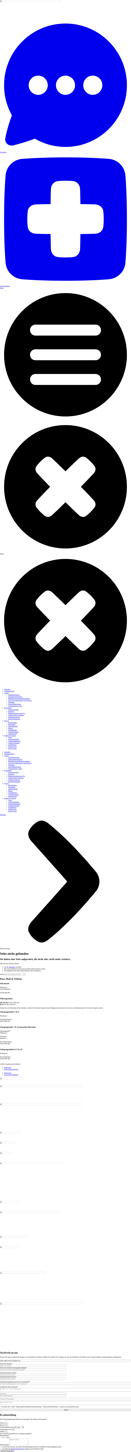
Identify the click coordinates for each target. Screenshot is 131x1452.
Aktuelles (7, 689)
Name (2, 1423)
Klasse (2, 1425)
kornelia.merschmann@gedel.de (11, 1045)
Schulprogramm (13, 710)
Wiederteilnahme (5, 1427)
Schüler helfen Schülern (16, 715)
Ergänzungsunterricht (15, 697)
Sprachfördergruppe (14, 704)
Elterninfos (11, 724)
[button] (65, 422)
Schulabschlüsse (13, 732)
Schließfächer (12, 730)
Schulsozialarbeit (13, 739)
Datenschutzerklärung (11, 1069)
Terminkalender (9, 691)
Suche (2, 974)
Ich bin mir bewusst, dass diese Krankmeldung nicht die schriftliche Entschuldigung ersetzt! (32, 1447)
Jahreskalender (13, 726)
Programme (8, 708)
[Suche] (24, 974)
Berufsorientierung (14, 719)
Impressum (7, 1067)
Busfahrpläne (12, 723)
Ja (3, 1437)
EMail (2, 1431)
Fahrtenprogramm (14, 717)
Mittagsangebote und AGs (16, 713)
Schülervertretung (14, 743)
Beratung (11, 711)
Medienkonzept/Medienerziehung (19, 698)
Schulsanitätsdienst (14, 741)
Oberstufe (11, 702)
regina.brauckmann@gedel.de (10, 1023)
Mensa (10, 728)
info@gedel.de (5, 994)
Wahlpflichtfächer (14, 695)
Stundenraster (12, 734)
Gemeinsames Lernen (15, 706)
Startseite (3, 815)
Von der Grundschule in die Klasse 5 (20, 700)
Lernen (6, 693)
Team (10, 737)
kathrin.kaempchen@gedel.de (10, 1060)
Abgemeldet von (5, 1429)
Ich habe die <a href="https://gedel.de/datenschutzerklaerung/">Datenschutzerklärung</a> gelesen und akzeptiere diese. (40, 1407)
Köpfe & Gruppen (10, 735)
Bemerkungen (5, 1445)
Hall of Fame (12, 748)
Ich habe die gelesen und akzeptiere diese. (23, 1449)
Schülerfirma (12, 745)
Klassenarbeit (4, 1435)
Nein (8, 1437)
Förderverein (12, 747)
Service (6, 721)
